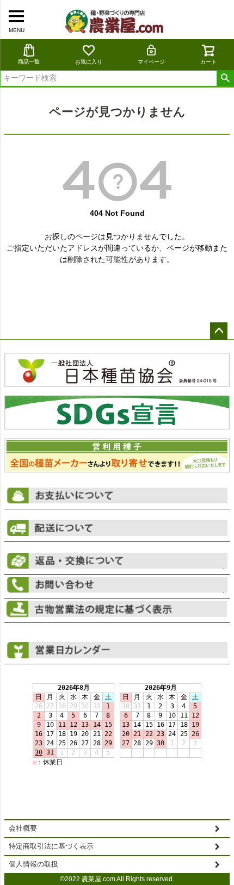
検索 (225, 78)
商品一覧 (29, 62)
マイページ (151, 62)
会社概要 (23, 828)
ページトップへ (218, 331)
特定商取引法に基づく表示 (51, 846)
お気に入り (88, 62)
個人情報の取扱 (33, 864)
